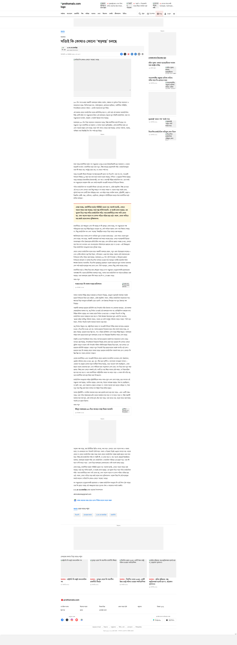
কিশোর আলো (83, 607)
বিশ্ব (82, 14)
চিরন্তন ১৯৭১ (160, 607)
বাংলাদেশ (69, 14)
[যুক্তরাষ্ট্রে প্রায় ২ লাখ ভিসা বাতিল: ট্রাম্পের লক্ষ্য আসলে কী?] (103, 5)
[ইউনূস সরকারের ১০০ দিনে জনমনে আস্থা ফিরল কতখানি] (126, 410)
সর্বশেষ (63, 14)
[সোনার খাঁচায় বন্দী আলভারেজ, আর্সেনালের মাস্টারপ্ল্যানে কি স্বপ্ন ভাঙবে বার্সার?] (156, 5)
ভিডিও (124, 14)
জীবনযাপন (118, 14)
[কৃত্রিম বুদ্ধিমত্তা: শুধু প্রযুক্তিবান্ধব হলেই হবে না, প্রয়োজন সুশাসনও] (162, 568)
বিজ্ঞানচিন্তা (102, 607)
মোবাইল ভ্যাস (103, 610)
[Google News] (81, 620)
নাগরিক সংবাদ (65, 607)
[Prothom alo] (73, 5)
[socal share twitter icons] (125, 55)
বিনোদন (105, 14)
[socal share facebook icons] (121, 55)
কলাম (63, 32)
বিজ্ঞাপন (106, 627)
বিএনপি (77, 515)
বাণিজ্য (87, 14)
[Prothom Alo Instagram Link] (72, 620)
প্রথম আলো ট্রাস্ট (122, 607)
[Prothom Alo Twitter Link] (68, 620)
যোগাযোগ (130, 627)
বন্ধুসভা (140, 607)
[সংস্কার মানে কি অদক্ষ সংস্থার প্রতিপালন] (126, 285)
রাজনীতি (76, 14)
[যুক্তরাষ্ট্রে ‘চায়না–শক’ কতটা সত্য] (170, 124)
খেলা (99, 14)
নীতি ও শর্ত (121, 627)
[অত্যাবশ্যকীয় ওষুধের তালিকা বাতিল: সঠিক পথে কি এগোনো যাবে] (170, 85)
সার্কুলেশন (113, 627)
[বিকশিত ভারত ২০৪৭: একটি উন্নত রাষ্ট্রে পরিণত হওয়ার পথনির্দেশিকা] (133, 568)
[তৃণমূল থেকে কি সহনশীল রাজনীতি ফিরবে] (103, 568)
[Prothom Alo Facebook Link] (63, 620)
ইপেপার (63, 610)
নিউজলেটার (139, 627)
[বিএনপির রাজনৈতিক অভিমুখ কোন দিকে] (170, 136)
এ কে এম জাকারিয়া (101, 515)
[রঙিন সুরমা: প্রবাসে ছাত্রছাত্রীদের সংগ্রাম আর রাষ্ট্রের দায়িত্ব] (170, 70)
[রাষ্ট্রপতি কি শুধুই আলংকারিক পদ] (74, 568)
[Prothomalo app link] (157, 620)
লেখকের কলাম (88, 515)
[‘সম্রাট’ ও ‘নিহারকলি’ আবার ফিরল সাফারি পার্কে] (129, 5)
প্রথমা (81, 610)
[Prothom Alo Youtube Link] (77, 620)
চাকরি (110, 14)
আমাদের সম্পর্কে (96, 627)
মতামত (93, 14)
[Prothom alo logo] (70, 600)
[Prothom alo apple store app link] (170, 620)
